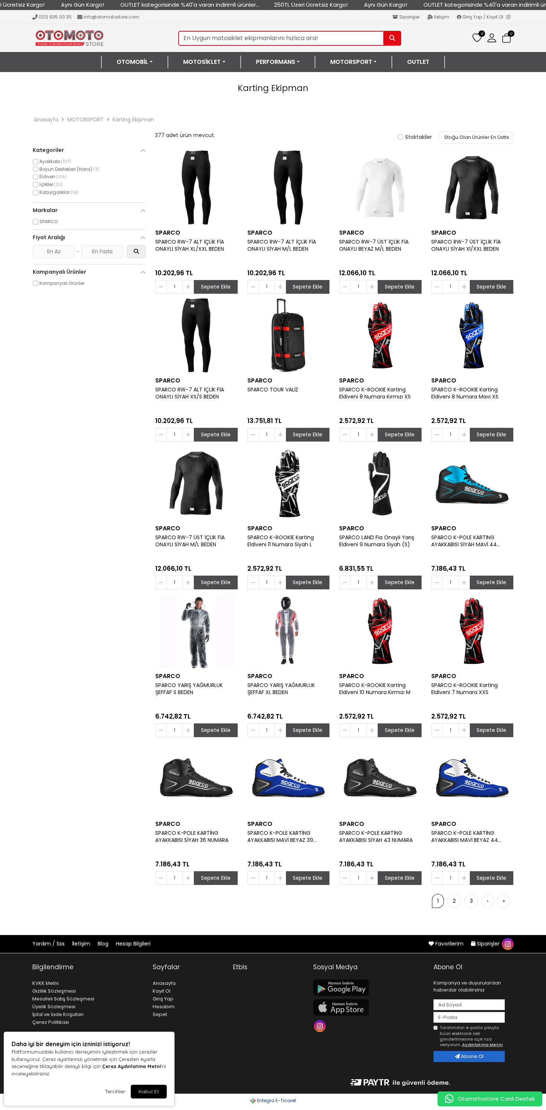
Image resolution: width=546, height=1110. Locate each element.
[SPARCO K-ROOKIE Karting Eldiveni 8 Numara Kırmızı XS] (380, 335)
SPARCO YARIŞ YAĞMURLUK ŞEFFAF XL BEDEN (281, 689)
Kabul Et (149, 1091)
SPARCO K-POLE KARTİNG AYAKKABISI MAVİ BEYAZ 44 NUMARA (464, 837)
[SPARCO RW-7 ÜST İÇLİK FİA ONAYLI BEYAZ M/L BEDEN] (380, 187)
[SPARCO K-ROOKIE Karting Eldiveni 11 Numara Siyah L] (288, 483)
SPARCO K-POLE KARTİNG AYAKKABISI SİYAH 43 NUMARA (376, 837)
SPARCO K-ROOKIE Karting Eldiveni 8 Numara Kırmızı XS (375, 393)
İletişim (442, 17)
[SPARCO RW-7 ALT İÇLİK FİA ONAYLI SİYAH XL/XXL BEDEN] (196, 187)
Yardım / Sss (49, 943)
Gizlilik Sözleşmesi (54, 991)
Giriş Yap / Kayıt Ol (482, 17)
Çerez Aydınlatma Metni (131, 1066)
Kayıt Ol (161, 991)
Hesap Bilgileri (133, 943)
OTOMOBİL (132, 62)
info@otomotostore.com (111, 17)
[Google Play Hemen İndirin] (369, 987)
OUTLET (418, 62)
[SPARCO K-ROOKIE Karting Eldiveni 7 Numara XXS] (472, 631)
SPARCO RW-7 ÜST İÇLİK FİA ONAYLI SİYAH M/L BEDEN (190, 541)
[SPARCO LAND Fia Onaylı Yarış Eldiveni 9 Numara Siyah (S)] (380, 483)
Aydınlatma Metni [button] (482, 1045)
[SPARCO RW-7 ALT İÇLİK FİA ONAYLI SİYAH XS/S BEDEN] (196, 335)
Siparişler (409, 17)
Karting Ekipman (133, 119)
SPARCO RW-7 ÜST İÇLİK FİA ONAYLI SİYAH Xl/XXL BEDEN (466, 245)
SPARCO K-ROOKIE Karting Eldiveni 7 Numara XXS (464, 689)
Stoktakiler (418, 137)
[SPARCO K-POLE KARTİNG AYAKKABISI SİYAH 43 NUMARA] (380, 779)
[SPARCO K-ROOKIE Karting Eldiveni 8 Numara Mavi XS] (472, 335)
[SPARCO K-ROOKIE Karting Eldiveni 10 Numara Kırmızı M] (380, 631)
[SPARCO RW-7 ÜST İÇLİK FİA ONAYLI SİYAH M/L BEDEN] (196, 483)
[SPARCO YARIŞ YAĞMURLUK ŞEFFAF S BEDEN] (196, 631)
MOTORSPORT (351, 62)
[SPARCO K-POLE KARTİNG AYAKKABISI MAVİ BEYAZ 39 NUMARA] (288, 779)
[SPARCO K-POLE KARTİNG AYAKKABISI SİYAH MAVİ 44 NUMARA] (472, 483)
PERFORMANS (275, 62)
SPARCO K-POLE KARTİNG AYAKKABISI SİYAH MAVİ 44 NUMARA (464, 541)
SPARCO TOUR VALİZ (272, 389)
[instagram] (507, 943)
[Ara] (392, 38)
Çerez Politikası (50, 1022)
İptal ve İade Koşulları (58, 1014)
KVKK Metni (45, 983)
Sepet (160, 1014)
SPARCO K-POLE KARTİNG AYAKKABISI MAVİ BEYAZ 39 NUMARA (280, 837)
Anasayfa (46, 119)
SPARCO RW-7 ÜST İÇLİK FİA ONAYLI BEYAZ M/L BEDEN (374, 245)
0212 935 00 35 (55, 17)
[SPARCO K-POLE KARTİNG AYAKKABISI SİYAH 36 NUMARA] (196, 779)
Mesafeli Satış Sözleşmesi (63, 998)
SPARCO (167, 232)
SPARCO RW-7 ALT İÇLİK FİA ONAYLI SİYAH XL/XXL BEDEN (189, 245)
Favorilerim (449, 943)
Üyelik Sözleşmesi (53, 1006)
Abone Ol (472, 1056)
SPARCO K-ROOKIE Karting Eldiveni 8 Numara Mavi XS (464, 393)
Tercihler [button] (115, 1091)
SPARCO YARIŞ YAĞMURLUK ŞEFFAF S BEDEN (189, 689)
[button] (506, 38)
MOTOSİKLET (202, 62)
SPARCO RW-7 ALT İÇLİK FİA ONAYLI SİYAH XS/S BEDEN (189, 393)
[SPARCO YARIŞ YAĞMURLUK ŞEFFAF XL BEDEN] (288, 631)
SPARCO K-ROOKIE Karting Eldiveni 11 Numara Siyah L (280, 541)
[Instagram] (510, 17)
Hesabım (164, 1006)
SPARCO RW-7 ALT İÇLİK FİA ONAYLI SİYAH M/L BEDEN (281, 245)
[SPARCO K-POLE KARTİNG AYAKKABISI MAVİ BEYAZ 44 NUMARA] (472, 779)
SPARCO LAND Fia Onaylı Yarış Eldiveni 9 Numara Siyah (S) (376, 541)
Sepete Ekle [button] (216, 286)
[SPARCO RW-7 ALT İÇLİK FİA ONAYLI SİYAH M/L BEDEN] (288, 187)
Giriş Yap (163, 998)
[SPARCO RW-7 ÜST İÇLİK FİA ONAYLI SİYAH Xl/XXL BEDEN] (472, 187)
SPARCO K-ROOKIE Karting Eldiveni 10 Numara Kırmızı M (374, 689)
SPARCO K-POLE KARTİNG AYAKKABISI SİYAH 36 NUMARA (191, 837)
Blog (104, 943)
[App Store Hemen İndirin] (369, 1007)
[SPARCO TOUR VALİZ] (288, 335)
